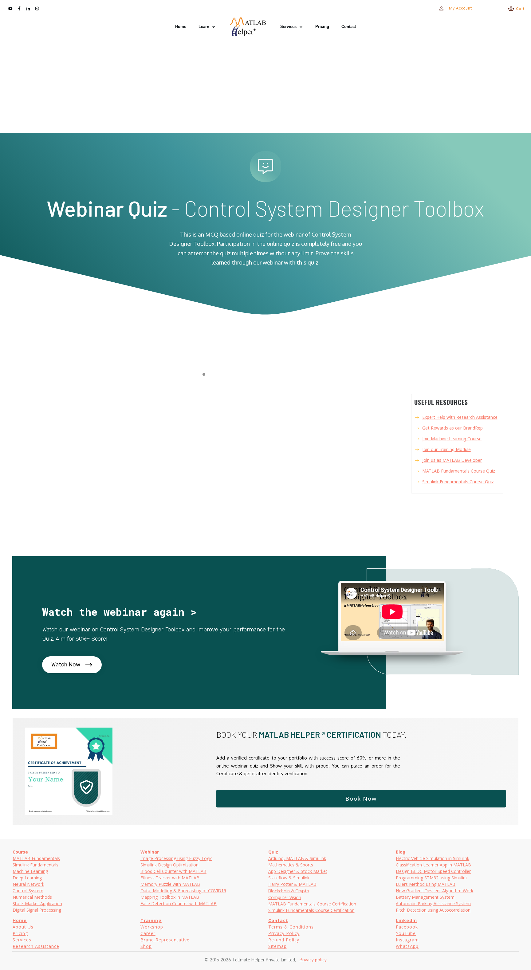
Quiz (273, 852)
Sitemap (277, 946)
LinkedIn (406, 920)
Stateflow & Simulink (288, 878)
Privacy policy (313, 959)
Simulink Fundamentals (35, 865)
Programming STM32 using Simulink (432, 878)
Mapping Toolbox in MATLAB (169, 897)
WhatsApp (407, 946)
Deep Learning (27, 878)
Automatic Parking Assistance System (433, 903)
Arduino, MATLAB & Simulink (297, 858)
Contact (278, 920)
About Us (23, 927)
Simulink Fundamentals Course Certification (311, 910)
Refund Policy (283, 940)
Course (20, 852)
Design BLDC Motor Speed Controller (433, 871)
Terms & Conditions (291, 927)
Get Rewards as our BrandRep (452, 428)
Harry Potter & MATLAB (292, 884)
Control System (28, 890)
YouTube (406, 933)
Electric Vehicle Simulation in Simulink (432, 858)
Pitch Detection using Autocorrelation (433, 910)
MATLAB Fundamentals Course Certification (312, 904)
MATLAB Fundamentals (36, 858)
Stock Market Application (37, 903)
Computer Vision (284, 897)
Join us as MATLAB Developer (452, 460)
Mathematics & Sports (290, 865)
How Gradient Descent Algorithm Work (434, 890)
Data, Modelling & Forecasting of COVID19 (183, 890)
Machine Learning (30, 871)
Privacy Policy (284, 933)
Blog (401, 852)
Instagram (407, 940)
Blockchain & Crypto (288, 890)
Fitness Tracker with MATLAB (169, 878)
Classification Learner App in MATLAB (433, 865)
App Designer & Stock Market (297, 871)
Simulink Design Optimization (169, 865)
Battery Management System (425, 897)
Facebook (407, 927)
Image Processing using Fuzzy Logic (176, 858)
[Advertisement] (265, 85)
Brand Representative (165, 940)
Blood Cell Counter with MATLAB (173, 871)
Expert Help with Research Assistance (460, 417)
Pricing (20, 933)
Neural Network (28, 884)
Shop (146, 946)
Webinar (149, 852)
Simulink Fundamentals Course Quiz (458, 482)
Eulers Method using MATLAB (425, 884)
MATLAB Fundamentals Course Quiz (458, 471)
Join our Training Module (446, 449)
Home (20, 920)
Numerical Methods (32, 897)
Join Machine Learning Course (452, 439)
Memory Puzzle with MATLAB (170, 884)
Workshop (151, 927)
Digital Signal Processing (37, 910)
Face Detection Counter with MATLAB (178, 903)
